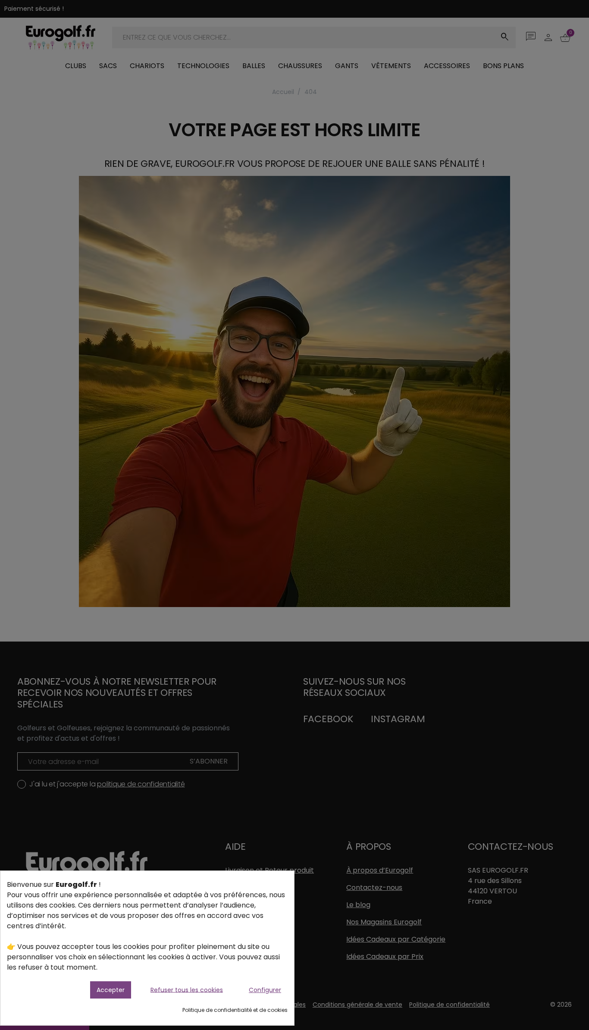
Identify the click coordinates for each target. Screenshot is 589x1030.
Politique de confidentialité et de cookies (235, 1010)
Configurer (265, 990)
